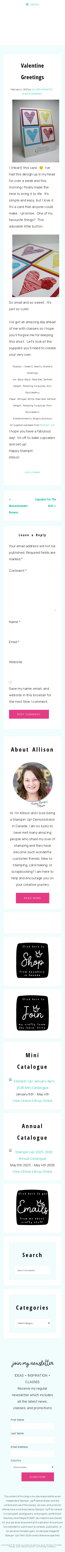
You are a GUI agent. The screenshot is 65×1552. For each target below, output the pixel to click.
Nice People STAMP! (32, 27)
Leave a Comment (32, 93)
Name (14, 622)
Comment (18, 570)
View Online (22, 1100)
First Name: (18, 1419)
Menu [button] (35, 4)
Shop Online (43, 1100)
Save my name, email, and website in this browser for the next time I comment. (30, 695)
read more (32, 898)
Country (16, 1460)
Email (14, 642)
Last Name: (17, 1433)
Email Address (19, 1447)
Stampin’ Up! (47, 425)
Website (15, 662)
